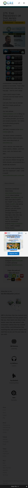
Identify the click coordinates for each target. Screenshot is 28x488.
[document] (14, 244)
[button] (25, 233)
